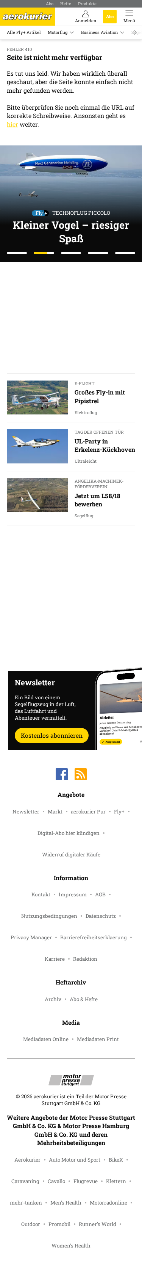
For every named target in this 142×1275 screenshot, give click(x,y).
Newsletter (25, 811)
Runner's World (97, 1224)
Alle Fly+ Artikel (24, 32)
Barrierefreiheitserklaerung (93, 937)
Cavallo (56, 1181)
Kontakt (40, 894)
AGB (100, 894)
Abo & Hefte (84, 999)
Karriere (55, 958)
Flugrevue (85, 1181)
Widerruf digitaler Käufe (71, 854)
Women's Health (71, 1245)
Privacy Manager (31, 937)
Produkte (87, 3)
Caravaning (25, 1181)
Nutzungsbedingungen (49, 916)
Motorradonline (108, 1202)
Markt (55, 811)
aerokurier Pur (88, 811)
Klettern (116, 1181)
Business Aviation (99, 32)
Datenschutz (101, 916)
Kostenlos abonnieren (52, 735)
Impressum (73, 894)
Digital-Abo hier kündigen (68, 833)
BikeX (116, 1159)
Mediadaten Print (98, 1039)
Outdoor (30, 1224)
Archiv (53, 999)
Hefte (65, 3)
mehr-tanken (26, 1202)
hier (12, 124)
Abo (49, 3)
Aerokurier (27, 1159)
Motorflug (57, 32)
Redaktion (85, 958)
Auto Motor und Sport (74, 1159)
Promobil (59, 1224)
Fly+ (119, 811)
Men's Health (65, 1202)
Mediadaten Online (46, 1039)
